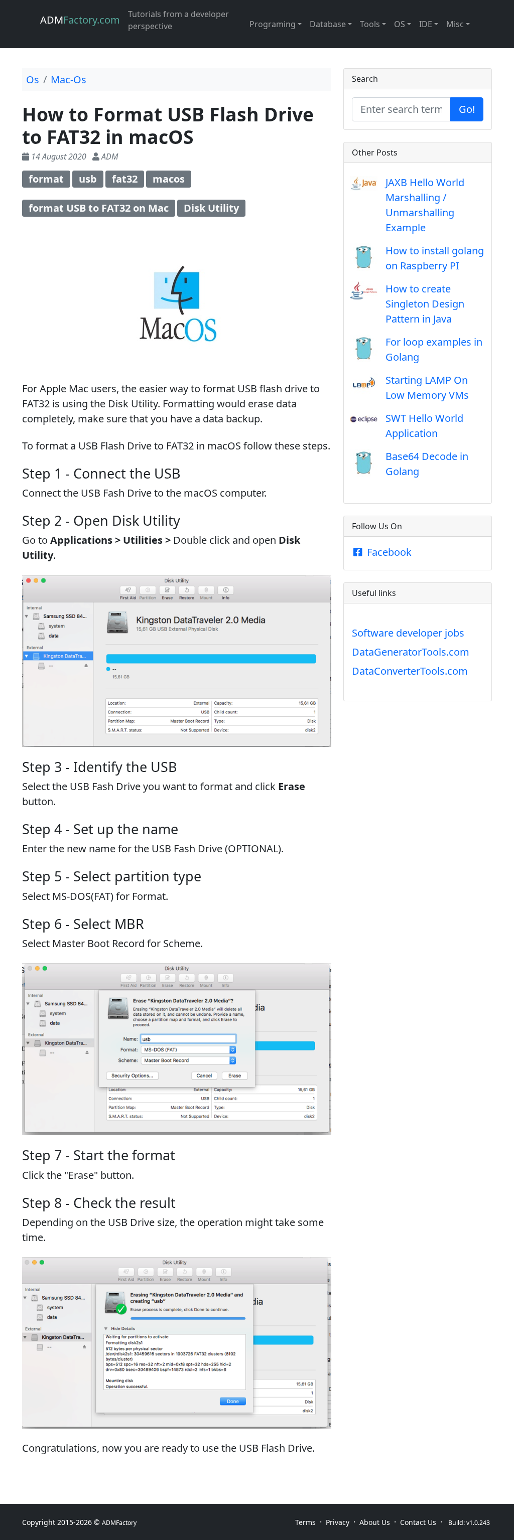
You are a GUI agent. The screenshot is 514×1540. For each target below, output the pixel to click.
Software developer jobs (408, 633)
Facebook (388, 552)
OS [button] (399, 24)
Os (32, 79)
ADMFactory (119, 1522)
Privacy (337, 1522)
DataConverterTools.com (410, 671)
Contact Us (418, 1522)
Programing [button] (272, 24)
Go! (467, 109)
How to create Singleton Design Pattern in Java (425, 304)
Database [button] (328, 24)
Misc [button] (455, 24)
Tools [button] (370, 24)
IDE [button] (425, 24)
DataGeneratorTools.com (410, 652)
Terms (305, 1522)
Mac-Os (68, 79)
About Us (374, 1522)
